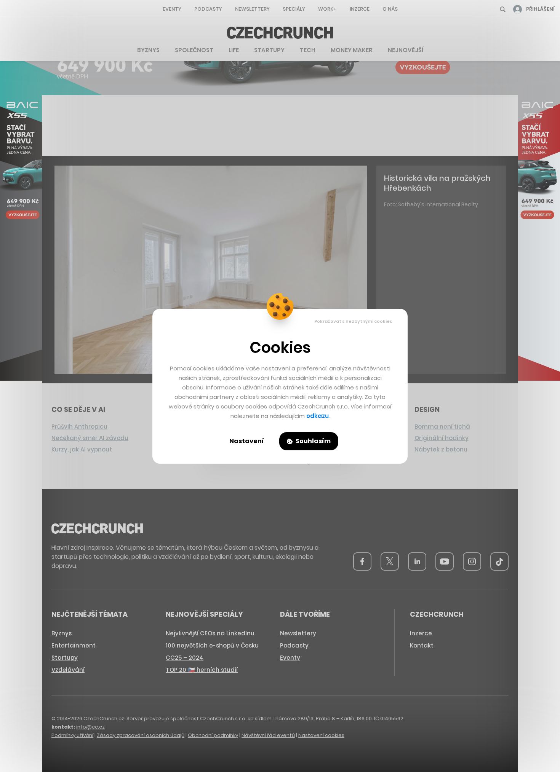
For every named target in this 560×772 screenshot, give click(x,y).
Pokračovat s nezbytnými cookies (353, 321)
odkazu (317, 416)
